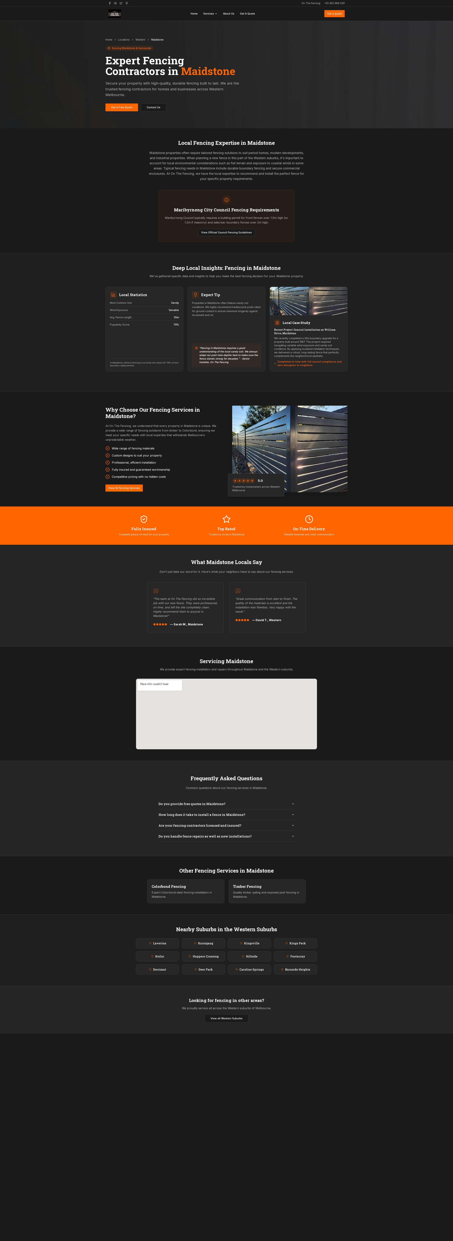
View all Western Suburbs (226, 1018)
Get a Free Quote (121, 107)
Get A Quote (247, 13)
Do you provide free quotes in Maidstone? (192, 804)
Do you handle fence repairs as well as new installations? (205, 836)
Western (140, 39)
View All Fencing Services (124, 487)
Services (208, 13)
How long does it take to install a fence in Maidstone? (202, 815)
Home (194, 13)
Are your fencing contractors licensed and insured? (200, 825)
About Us (228, 13)
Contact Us (153, 107)
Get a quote (334, 13)
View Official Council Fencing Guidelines (226, 232)
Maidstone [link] (157, 39)
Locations (124, 39)
